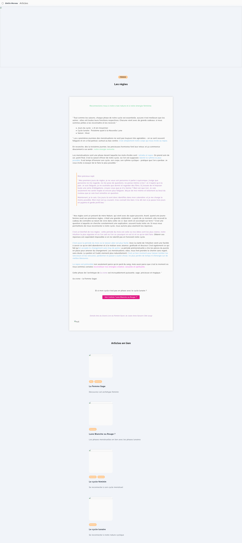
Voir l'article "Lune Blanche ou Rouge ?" (121, 297)
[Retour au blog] (3, 3)
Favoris (101, 477)
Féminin (123, 77)
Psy (91, 382)
